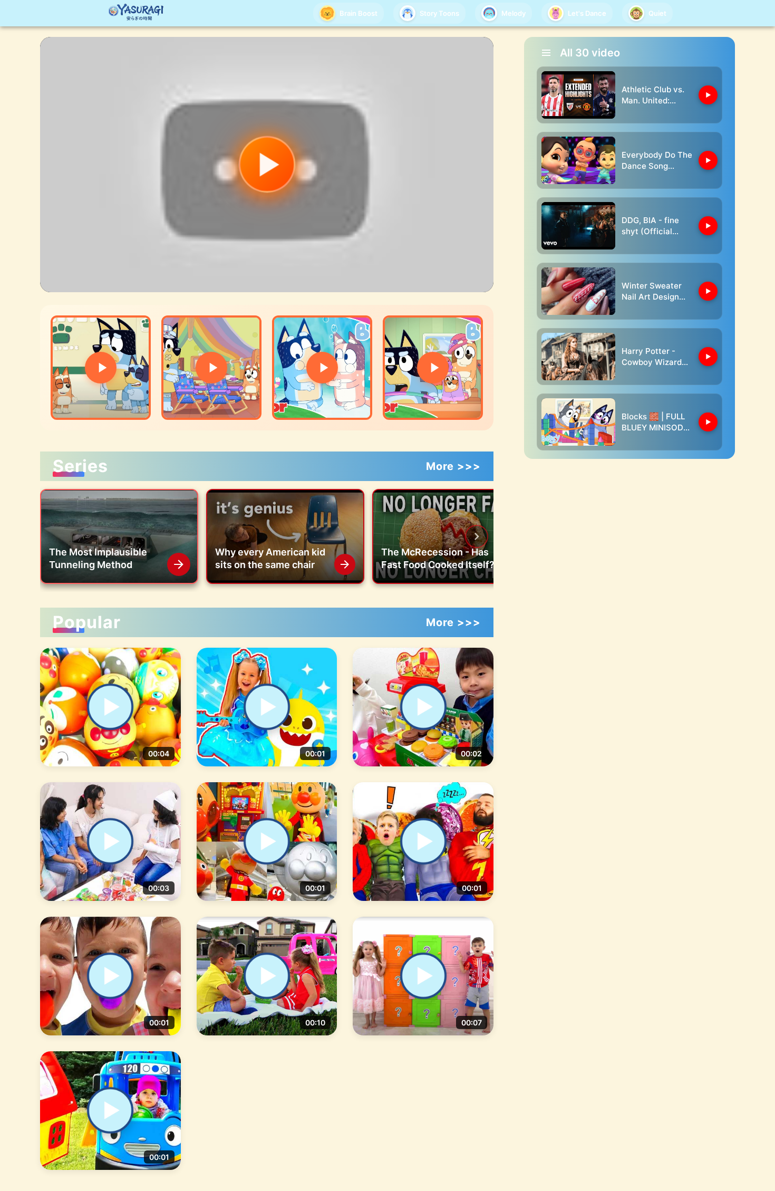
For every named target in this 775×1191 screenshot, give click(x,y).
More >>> (453, 466)
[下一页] (476, 536)
